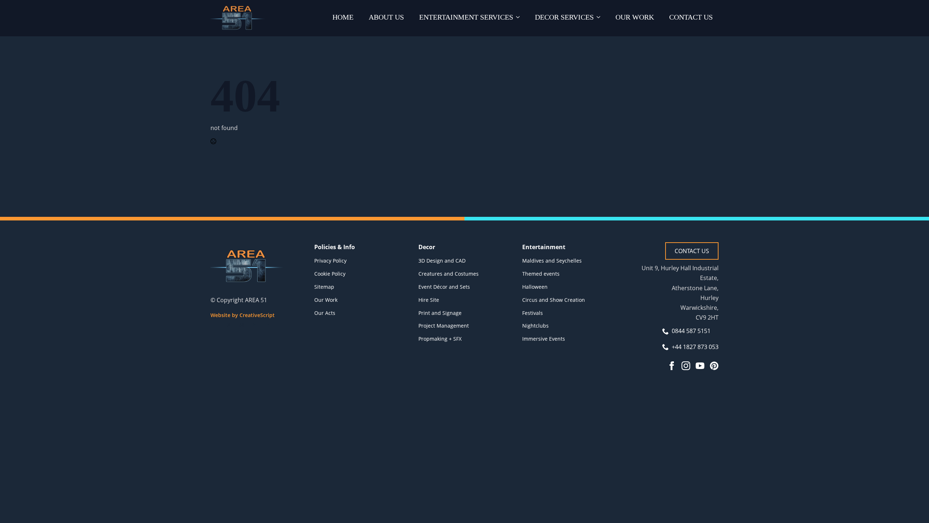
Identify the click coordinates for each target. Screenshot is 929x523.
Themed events (541, 273)
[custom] (714, 365)
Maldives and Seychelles (552, 260)
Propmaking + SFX (440, 338)
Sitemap (324, 286)
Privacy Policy (330, 260)
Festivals (532, 312)
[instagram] (242, 325)
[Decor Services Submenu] (600, 18)
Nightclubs (535, 325)
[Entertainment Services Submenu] (519, 18)
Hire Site (428, 299)
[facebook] (215, 325)
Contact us (691, 17)
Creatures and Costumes (448, 273)
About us (386, 17)
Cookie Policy (329, 273)
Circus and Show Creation (553, 299)
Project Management (443, 325)
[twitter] (229, 325)
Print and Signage (440, 312)
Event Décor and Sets (444, 286)
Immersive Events (543, 338)
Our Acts (324, 312)
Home (342, 17)
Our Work (634, 17)
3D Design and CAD (442, 260)
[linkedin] (255, 325)
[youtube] (268, 325)
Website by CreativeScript (242, 315)
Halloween (535, 286)
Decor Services (564, 17)
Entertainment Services (466, 17)
